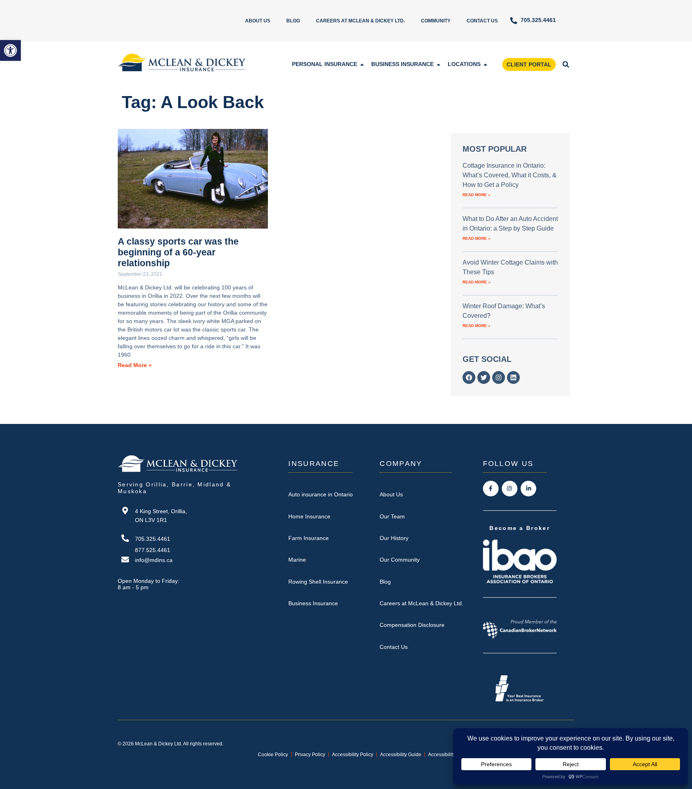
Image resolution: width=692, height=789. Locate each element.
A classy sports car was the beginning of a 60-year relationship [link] (178, 252)
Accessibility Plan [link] (447, 754)
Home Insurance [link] (309, 516)
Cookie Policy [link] (273, 754)
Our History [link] (394, 538)
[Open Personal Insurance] (362, 64)
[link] (10, 50)
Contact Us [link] (482, 21)
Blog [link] (293, 21)
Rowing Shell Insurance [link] (318, 581)
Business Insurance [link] (313, 603)
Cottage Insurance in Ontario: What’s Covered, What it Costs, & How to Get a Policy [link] (510, 175)
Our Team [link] (392, 516)
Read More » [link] (135, 365)
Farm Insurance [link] (308, 538)
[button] (566, 64)
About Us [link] (257, 21)
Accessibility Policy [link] (352, 754)
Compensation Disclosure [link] (412, 625)
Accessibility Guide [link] (400, 754)
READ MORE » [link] (477, 195)
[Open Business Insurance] (438, 64)
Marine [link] (297, 559)
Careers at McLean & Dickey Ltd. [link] (360, 21)
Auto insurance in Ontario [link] (320, 494)
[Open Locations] (485, 64)
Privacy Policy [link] (310, 754)
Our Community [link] (400, 559)
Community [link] (436, 21)
